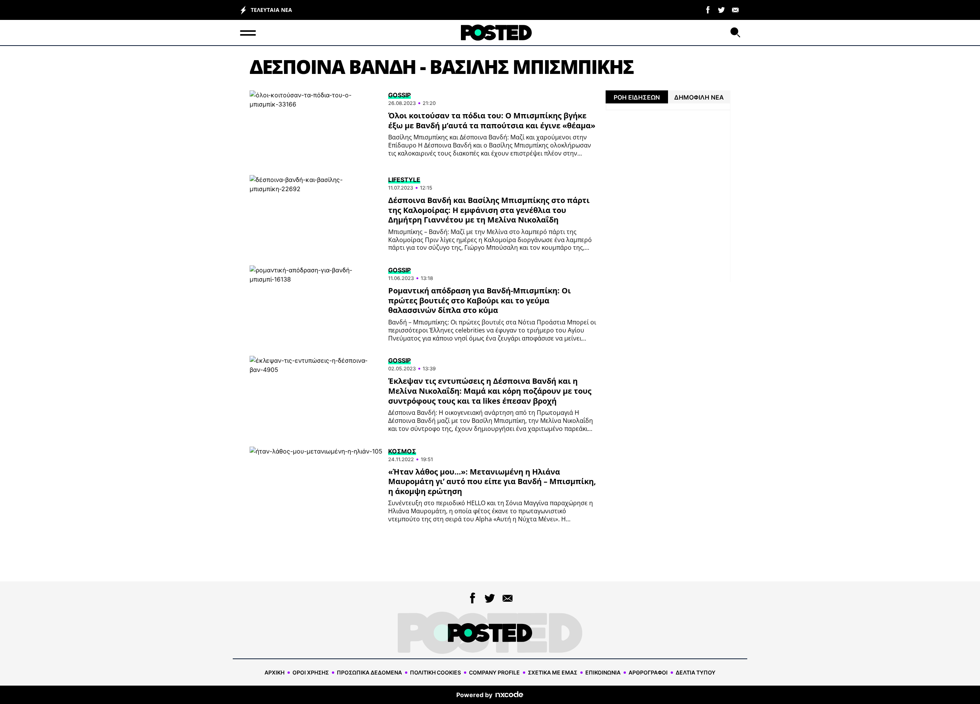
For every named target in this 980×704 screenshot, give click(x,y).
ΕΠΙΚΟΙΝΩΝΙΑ (603, 672)
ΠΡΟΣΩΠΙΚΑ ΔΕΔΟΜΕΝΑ (369, 672)
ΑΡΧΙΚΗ (274, 672)
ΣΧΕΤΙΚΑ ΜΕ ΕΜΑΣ (552, 672)
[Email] (735, 9)
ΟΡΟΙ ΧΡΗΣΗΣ (310, 672)
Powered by (474, 695)
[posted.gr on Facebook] (708, 9)
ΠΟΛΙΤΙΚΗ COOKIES (435, 672)
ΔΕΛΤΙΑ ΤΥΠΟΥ (695, 672)
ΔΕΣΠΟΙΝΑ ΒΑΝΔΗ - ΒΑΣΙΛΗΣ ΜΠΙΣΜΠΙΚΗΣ (442, 67)
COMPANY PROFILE (494, 672)
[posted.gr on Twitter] (721, 9)
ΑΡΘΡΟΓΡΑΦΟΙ (648, 672)
